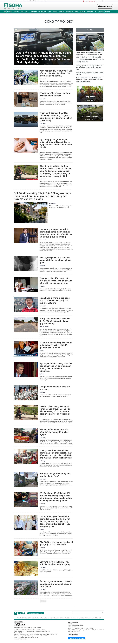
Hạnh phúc (16, 11)
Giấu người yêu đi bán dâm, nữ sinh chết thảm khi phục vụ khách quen (56, 260)
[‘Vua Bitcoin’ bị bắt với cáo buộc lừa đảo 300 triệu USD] (26, 99)
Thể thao (61, 11)
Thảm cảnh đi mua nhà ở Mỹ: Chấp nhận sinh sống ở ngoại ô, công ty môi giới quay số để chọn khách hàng (56, 117)
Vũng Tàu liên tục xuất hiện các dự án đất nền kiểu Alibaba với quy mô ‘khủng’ (55, 321)
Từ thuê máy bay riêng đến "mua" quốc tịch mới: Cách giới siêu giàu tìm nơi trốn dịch (56, 345)
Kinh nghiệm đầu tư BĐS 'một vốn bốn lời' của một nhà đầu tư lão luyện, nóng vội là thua (56, 73)
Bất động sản (42, 11)
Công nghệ (101, 11)
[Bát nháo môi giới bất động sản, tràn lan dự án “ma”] (26, 479)
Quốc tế (55, 11)
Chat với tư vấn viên (77, 638)
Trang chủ (19, 617)
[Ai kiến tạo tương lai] (105, 6)
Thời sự (27, 11)
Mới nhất (9, 11)
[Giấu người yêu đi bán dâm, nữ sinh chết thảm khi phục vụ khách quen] (26, 263)
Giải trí (76, 11)
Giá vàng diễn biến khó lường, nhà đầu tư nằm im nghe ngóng (55, 563)
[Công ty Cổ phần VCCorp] (36, 623)
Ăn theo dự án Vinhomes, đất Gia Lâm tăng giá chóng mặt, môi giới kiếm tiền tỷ (56, 584)
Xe (95, 11)
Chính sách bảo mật (73, 634)
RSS (100, 617)
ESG (22, 11)
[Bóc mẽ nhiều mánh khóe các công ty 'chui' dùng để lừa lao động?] (26, 435)
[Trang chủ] (13, 6)
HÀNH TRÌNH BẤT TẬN (31, 1)
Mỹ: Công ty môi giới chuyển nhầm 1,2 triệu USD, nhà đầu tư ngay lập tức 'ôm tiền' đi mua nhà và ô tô (56, 143)
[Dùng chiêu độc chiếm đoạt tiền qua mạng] (26, 392)
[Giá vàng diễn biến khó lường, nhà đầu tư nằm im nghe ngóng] (26, 568)
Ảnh (96, 617)
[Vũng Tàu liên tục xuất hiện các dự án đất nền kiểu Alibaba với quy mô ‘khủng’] (26, 324)
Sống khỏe (90, 11)
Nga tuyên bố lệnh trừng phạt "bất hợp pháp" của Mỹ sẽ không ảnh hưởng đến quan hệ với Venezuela (56, 367)
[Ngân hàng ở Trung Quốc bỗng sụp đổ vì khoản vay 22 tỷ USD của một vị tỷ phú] (26, 304)
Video (92, 617)
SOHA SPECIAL (43, 1)
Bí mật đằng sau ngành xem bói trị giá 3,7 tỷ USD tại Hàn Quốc (56, 543)
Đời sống (107, 11)
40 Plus (49, 11)
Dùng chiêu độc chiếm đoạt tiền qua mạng (55, 388)
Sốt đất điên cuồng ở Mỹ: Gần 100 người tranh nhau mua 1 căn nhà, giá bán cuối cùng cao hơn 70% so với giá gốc (42, 196)
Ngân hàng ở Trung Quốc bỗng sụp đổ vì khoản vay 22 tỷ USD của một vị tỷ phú (55, 300)
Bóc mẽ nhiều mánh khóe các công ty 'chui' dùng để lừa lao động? (54, 432)
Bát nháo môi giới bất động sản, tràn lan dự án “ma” (55, 474)
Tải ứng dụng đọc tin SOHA (36, 613)
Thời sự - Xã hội (44, 326)
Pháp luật (82, 11)
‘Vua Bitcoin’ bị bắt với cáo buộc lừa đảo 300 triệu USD (55, 94)
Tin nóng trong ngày (89, 116)
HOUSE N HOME (19, 1)
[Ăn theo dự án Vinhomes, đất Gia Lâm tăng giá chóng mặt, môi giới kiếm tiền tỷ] (26, 587)
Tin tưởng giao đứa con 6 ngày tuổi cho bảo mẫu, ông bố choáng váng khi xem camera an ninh (56, 280)
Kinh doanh (34, 11)
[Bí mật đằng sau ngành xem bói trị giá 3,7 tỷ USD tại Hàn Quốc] (26, 548)
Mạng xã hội (90, 97)
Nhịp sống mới (69, 11)
